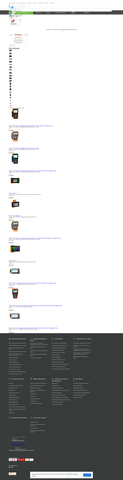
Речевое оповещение (57, 388)
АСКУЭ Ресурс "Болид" (57, 402)
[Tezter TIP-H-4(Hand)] (61, 53)
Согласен (87, 475)
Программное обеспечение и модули (38, 391)
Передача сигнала (35, 398)
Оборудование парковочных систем (81, 346)
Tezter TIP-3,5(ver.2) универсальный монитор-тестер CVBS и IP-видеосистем (30, 126)
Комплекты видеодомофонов (81, 383)
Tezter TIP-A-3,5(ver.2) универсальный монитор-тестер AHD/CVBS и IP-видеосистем (32, 171)
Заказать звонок (13, 9)
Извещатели (55, 383)
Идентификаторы (13, 402)
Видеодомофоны (77, 385)
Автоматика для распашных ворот (18, 345)
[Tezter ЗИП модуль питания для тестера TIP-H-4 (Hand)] (61, 89)
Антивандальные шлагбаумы (59, 345)
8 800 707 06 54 (72, 29)
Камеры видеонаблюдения (37, 385)
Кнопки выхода (13, 399)
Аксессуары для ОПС (57, 404)
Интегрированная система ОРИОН (61, 399)
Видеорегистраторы (35, 388)
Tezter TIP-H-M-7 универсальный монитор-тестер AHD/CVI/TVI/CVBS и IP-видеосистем (33, 328)
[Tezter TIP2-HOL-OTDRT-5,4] (61, 75)
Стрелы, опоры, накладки (58, 352)
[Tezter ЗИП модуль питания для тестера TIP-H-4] (61, 86)
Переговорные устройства (80, 390)
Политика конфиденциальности (20, 448)
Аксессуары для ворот (36, 358)
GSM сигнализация (57, 392)
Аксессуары (33, 401)
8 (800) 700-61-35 (15, 16)
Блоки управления (13, 357)
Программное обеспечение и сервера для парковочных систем (82, 349)
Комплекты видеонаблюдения (38, 383)
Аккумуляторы (34, 428)
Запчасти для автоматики (15, 374)
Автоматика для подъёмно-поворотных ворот (16, 354)
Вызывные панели (78, 388)
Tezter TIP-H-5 (13, 260)
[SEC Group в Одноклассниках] (13, 467)
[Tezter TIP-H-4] (61, 50)
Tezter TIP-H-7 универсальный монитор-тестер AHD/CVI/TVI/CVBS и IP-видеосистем (32, 283)
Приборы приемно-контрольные (60, 390)
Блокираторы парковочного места (80, 357)
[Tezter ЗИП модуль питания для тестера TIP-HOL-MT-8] (61, 97)
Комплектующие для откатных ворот (38, 347)
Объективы (33, 394)
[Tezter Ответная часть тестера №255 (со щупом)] (61, 106)
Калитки (11, 383)
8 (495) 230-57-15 (18, 444)
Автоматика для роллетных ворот (17, 351)
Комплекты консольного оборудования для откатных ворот (39, 343)
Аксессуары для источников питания (37, 431)
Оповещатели (55, 385)
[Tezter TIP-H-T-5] (61, 61)
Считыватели (12, 395)
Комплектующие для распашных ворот (39, 351)
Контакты (51, 3)
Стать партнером (21, 3)
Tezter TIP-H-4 (13, 193)
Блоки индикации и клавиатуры (60, 397)
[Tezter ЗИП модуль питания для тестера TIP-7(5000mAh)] (61, 83)
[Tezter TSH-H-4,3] (61, 78)
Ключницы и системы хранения (17, 406)
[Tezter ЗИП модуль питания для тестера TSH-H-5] (61, 100)
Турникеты (11, 413)
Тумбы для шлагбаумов (58, 350)
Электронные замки (14, 392)
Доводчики (12, 390)
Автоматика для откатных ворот (17, 343)
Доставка (40, 3)
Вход (11, 17)
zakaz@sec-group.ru (18, 440)
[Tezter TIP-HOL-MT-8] (61, 67)
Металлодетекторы (14, 404)
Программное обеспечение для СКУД (17, 409)
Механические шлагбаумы (59, 348)
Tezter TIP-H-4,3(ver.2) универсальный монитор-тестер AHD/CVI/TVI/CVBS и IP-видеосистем (35, 238)
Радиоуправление (13, 362)
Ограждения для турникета (16, 385)
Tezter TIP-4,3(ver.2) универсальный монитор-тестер (24, 148)
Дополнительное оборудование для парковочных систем (81, 353)
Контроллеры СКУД (14, 397)
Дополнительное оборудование (17, 371)
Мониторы (33, 396)
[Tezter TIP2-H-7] (61, 70)
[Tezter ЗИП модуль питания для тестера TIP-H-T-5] (61, 94)
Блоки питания (34, 422)
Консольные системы (14, 369)
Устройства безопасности (15, 364)
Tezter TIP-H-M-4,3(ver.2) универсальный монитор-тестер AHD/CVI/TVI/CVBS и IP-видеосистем (35, 305)
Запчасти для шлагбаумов (59, 366)
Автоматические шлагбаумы (59, 343)
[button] (9, 7)
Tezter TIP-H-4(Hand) (14, 215)
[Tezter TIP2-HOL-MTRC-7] (61, 72)
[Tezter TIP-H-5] (61, 56)
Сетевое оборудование (36, 403)
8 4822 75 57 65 (15, 11)
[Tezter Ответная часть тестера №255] (61, 103)
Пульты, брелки (13, 360)
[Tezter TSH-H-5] (61, 81)
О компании (12, 3)
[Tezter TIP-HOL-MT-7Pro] (61, 64)
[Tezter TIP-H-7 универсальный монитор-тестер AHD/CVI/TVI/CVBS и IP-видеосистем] (61, 59)
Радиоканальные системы (58, 395)
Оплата (46, 3)
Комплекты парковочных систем (82, 343)
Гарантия (29, 3)
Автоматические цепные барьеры (61, 369)
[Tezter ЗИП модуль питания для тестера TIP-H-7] (61, 92)
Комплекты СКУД (13, 388)
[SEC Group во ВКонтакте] (10, 467)
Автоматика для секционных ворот (16, 348)
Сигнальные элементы (15, 367)
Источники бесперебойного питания (37, 425)
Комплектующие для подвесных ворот (38, 354)
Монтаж (35, 3)
